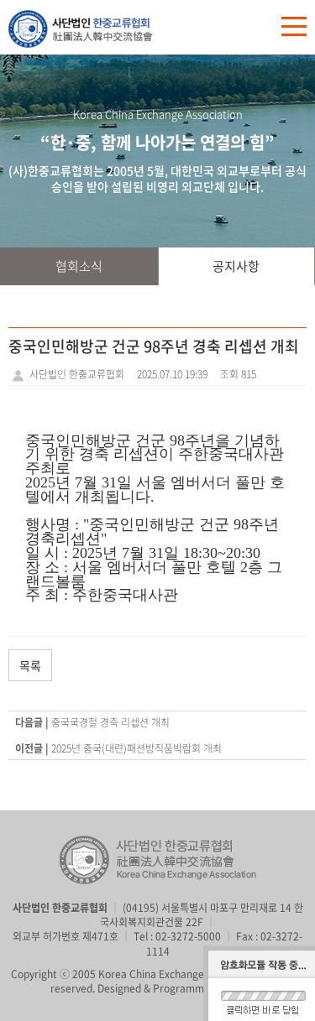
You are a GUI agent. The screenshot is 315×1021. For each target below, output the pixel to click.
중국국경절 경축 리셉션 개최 (110, 722)
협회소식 (78, 266)
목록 (30, 665)
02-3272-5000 (188, 936)
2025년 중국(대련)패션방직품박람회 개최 (136, 748)
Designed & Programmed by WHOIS (181, 988)
